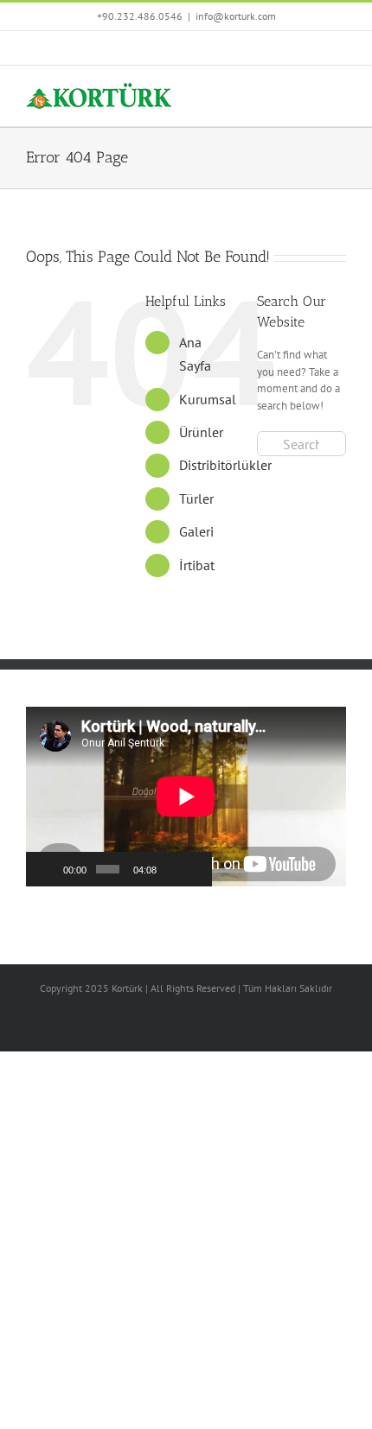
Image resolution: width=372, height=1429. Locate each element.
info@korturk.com (236, 16)
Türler (196, 498)
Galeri (196, 531)
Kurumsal (207, 399)
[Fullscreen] (193, 869)
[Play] (48, 869)
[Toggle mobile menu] (339, 92)
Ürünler (201, 432)
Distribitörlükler (225, 464)
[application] (119, 796)
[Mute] (171, 869)
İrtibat (197, 565)
